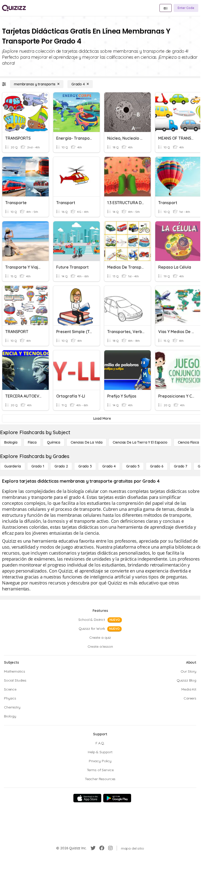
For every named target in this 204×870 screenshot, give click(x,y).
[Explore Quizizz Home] (14, 8)
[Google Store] (117, 798)
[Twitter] (93, 848)
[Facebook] (101, 848)
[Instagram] (110, 848)
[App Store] (87, 798)
